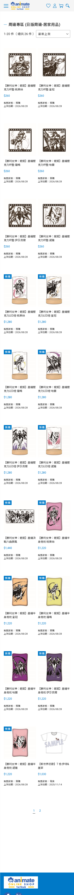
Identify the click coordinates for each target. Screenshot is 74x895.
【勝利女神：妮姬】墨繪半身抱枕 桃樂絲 (54, 539)
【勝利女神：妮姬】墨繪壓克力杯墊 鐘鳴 (20, 163)
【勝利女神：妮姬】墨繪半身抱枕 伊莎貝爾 (54, 690)
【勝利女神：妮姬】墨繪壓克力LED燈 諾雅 (54, 464)
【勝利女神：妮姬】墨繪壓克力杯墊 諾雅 (54, 238)
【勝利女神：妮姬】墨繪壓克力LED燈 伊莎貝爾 (20, 464)
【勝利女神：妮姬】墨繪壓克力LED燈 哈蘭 (54, 389)
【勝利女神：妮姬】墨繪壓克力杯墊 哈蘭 (54, 163)
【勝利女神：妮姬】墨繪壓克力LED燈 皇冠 (54, 313)
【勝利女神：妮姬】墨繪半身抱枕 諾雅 (20, 766)
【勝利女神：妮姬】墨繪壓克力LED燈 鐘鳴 (20, 389)
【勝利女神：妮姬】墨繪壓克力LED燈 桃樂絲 (20, 313)
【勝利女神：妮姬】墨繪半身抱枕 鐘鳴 (54, 615)
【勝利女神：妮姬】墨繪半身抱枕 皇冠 (20, 615)
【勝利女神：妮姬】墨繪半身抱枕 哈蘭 (20, 690)
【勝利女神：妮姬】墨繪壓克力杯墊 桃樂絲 (20, 87)
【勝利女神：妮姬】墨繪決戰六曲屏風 (20, 539)
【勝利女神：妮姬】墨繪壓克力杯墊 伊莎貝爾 (20, 238)
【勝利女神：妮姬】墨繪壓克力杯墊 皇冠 (54, 87)
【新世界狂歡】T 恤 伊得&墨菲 (53, 766)
